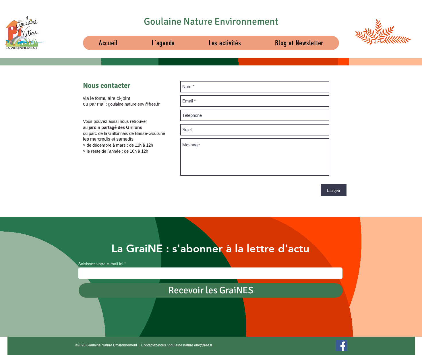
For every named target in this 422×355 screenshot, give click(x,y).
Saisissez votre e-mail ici (100, 264)
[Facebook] (341, 345)
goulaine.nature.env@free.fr (134, 104)
